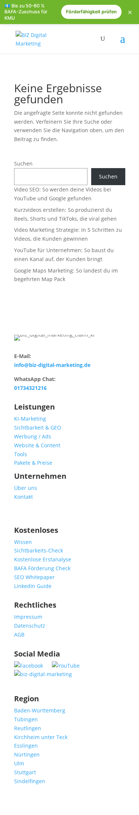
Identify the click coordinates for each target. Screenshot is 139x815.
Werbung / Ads (32, 436)
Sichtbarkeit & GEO (37, 427)
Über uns (25, 487)
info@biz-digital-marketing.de (52, 364)
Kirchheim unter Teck (40, 737)
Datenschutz (29, 625)
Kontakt (23, 496)
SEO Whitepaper (34, 577)
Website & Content (37, 445)
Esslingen (26, 745)
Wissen (23, 541)
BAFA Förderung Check (42, 568)
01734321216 (30, 387)
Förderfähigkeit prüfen (91, 11)
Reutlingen (27, 728)
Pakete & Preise (33, 462)
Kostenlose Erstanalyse (42, 559)
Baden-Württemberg (39, 710)
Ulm (19, 763)
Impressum (28, 616)
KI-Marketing (30, 418)
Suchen (23, 163)
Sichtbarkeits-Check (38, 550)
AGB (19, 634)
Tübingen (26, 719)
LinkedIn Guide (33, 585)
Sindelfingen (29, 781)
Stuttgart (25, 772)
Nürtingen (27, 754)
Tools (20, 454)
